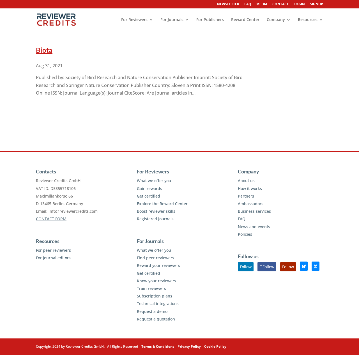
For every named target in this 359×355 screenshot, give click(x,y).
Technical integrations (158, 303)
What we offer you (154, 180)
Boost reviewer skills (156, 211)
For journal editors (53, 257)
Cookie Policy (215, 346)
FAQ (247, 4)
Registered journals (155, 218)
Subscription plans (154, 296)
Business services (254, 211)
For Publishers (210, 20)
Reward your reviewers (158, 265)
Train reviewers (151, 288)
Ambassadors (250, 203)
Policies (245, 234)
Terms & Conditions (158, 346)
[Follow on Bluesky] (304, 266)
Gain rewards (149, 188)
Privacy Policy (190, 346)
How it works (250, 188)
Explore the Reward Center (162, 203)
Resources (307, 20)
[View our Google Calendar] (315, 266)
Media (261, 4)
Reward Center (245, 20)
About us (246, 180)
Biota (44, 50)
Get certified (148, 196)
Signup (316, 4)
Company (276, 20)
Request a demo (152, 311)
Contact (280, 4)
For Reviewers (134, 20)
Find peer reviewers (155, 257)
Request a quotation (156, 319)
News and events (254, 226)
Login (299, 4)
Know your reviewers (156, 280)
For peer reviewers (53, 250)
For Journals (171, 20)
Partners (246, 196)
